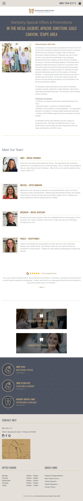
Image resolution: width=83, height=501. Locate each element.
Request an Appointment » (54, 476)
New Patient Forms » (52, 479)
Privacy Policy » (50, 487)
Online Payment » (51, 481)
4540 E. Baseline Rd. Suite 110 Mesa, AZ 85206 (19, 432)
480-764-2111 (67, 3)
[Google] (9, 435)
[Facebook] (6, 435)
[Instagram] (3, 435)
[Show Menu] (4, 3)
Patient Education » (51, 484)
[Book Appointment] (80, 3)
